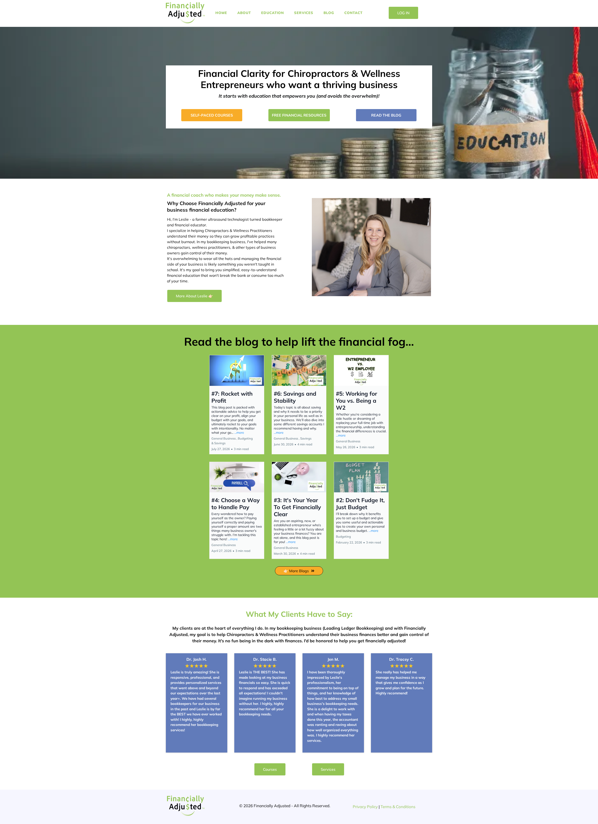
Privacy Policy (365, 806)
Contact (353, 13)
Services (303, 13)
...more (239, 432)
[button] (237, 404)
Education (272, 13)
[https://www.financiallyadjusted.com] (185, 12)
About (244, 13)
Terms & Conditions (398, 806)
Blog (329, 13)
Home (221, 13)
